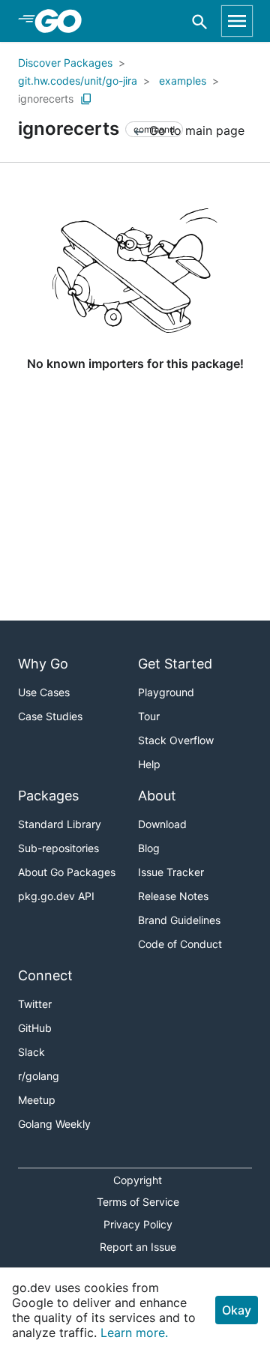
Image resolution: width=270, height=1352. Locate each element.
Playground (166, 692)
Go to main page (195, 130)
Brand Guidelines (179, 920)
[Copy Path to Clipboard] (86, 99)
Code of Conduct (180, 944)
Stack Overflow (176, 740)
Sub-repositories (58, 848)
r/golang (38, 1075)
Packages (48, 795)
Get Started (175, 664)
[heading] (63, 21)
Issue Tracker (171, 872)
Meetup (37, 1099)
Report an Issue (138, 1246)
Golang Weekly (54, 1123)
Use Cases (44, 692)
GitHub (35, 1027)
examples (182, 80)
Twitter (35, 1004)
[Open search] (200, 21)
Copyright (137, 1180)
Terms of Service (138, 1201)
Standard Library (59, 824)
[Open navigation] (237, 21)
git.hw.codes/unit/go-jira (77, 80)
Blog (149, 848)
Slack (31, 1051)
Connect (45, 975)
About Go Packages (67, 872)
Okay (236, 1310)
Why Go (43, 664)
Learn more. (134, 1332)
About (157, 795)
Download (162, 824)
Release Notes (173, 896)
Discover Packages (65, 62)
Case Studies (50, 716)
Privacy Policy (138, 1224)
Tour (149, 716)
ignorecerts (46, 98)
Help (149, 764)
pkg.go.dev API (56, 896)
